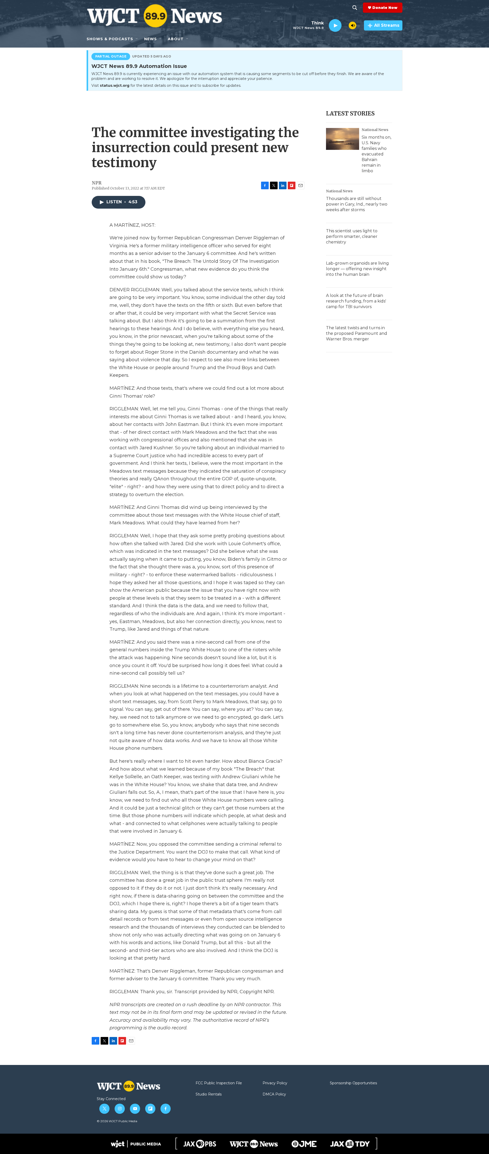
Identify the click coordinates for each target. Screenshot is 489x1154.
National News (375, 129)
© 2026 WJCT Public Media (117, 1121)
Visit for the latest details (166, 85)
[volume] (352, 25)
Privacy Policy (275, 1083)
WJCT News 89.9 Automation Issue (139, 66)
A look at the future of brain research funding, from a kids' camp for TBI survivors (356, 301)
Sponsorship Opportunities (353, 1083)
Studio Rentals (209, 1094)
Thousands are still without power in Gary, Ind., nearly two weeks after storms (356, 204)
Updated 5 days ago (151, 56)
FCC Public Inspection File (219, 1083)
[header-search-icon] (355, 7)
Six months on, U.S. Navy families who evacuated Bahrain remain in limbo (376, 154)
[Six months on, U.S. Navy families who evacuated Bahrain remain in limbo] (342, 139)
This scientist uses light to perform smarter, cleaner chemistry (351, 236)
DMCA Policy (274, 1094)
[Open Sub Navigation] (137, 39)
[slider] (345, 25)
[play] (335, 25)
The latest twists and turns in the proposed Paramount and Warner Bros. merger (356, 333)
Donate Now (384, 8)
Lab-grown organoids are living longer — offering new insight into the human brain (357, 269)
